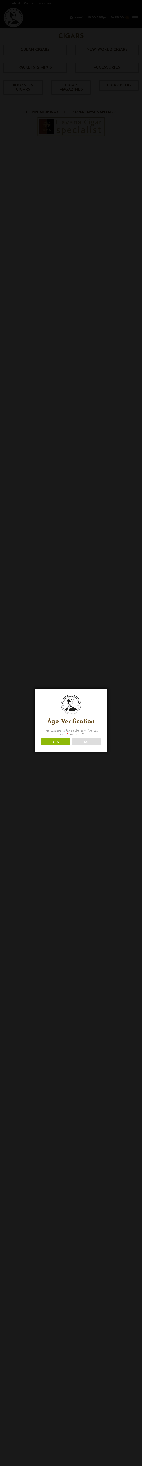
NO (86, 742)
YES (55, 742)
